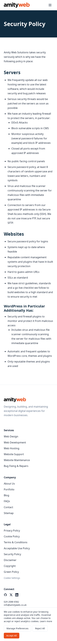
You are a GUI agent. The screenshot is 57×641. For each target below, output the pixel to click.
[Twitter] (11, 594)
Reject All (40, 628)
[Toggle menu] (50, 5)
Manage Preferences (17, 628)
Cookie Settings (12, 577)
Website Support (14, 454)
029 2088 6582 (11, 601)
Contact (8, 507)
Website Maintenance (17, 460)
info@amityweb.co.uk (15, 604)
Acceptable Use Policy (17, 548)
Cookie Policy (12, 536)
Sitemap (9, 513)
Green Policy (11, 572)
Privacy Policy (12, 530)
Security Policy (12, 554)
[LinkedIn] (16, 594)
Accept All (11, 635)
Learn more (46, 621)
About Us (9, 483)
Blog (6, 495)
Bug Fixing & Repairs (16, 466)
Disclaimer (10, 560)
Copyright (10, 566)
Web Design (11, 436)
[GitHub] (5, 594)
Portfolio (9, 489)
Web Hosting (11, 448)
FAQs (7, 501)
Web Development (15, 442)
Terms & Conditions (15, 542)
